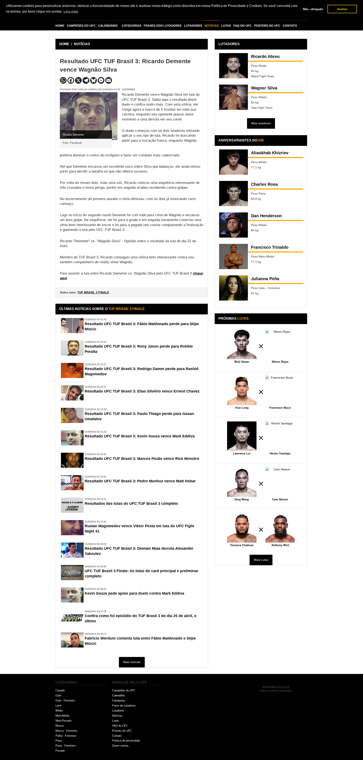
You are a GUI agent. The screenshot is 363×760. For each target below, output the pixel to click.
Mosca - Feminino (66, 730)
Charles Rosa (264, 184)
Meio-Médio (62, 715)
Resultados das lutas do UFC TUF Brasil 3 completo (131, 503)
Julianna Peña (265, 278)
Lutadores (118, 710)
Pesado (60, 750)
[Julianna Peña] (233, 288)
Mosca (59, 725)
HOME (59, 25)
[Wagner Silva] (233, 97)
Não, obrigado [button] (313, 9)
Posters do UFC (122, 730)
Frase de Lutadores (124, 705)
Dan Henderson (266, 215)
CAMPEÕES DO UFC (81, 25)
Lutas (115, 720)
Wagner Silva (264, 88)
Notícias (117, 715)
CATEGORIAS (131, 25)
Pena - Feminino (65, 745)
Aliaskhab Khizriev (269, 152)
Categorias (118, 700)
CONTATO (290, 25)
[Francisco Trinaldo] (233, 256)
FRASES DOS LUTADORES (163, 25)
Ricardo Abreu (265, 56)
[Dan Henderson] (233, 225)
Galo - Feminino (65, 700)
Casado (60, 690)
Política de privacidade (126, 740)
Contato (117, 735)
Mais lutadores (261, 123)
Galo (58, 695)
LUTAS (226, 25)
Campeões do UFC (123, 690)
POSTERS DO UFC (267, 25)
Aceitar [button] (342, 9)
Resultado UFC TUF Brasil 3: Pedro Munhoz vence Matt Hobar (140, 481)
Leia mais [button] (71, 11)
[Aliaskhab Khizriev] (233, 162)
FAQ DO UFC (242, 25)
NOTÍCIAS (212, 25)
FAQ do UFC (120, 725)
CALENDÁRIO (108, 25)
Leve (58, 705)
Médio (59, 710)
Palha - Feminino (65, 735)
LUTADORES (193, 25)
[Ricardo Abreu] (233, 65)
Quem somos (120, 745)
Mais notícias (132, 662)
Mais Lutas (261, 559)
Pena (58, 740)
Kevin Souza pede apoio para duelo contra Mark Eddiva (134, 593)
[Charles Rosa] (233, 193)
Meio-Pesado (63, 720)
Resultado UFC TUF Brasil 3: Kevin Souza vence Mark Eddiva (140, 436)
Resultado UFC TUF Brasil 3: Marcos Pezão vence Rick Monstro (142, 459)
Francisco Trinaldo (269, 247)
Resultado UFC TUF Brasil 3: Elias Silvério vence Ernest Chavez (142, 391)
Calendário (118, 695)
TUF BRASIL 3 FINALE (93, 292)
